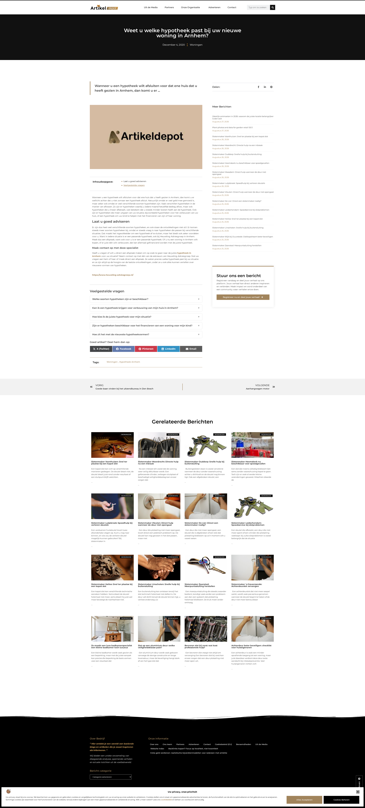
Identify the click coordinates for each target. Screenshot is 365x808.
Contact (232, 7)
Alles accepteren (304, 800)
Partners (169, 7)
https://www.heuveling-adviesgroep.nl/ (112, 275)
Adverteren (214, 7)
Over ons (154, 744)
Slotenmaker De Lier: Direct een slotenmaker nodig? (236, 201)
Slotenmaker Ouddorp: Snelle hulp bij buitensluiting (237, 154)
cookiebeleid (166, 800)
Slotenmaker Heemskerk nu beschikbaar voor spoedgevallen (240, 163)
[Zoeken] (272, 7)
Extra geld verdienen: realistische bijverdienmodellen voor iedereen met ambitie (188, 753)
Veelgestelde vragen (134, 185)
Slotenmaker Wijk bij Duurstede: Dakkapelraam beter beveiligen (242, 236)
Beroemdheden (243, 744)
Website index (157, 748)
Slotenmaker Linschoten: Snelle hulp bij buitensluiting (237, 227)
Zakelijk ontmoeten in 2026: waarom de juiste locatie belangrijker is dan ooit (242, 117)
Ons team (167, 744)
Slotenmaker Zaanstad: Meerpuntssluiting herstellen (236, 245)
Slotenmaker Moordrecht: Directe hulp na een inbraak (237, 145)
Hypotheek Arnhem (129, 362)
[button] (357, 791)
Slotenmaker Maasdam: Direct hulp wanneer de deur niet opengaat (239, 173)
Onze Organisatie (190, 7)
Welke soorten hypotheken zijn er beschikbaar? (146, 299)
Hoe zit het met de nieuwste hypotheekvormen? (146, 334)
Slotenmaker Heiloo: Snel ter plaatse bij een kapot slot (237, 219)
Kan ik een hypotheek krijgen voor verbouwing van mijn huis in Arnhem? (146, 308)
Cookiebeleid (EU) (223, 744)
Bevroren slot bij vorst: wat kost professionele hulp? (201, 646)
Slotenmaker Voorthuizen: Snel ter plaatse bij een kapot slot (240, 136)
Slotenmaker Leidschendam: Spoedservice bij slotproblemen (240, 210)
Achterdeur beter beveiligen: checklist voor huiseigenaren (251, 646)
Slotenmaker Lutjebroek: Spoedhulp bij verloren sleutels (238, 183)
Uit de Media (151, 7)
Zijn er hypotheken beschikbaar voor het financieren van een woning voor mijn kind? (146, 325)
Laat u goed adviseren (134, 181)
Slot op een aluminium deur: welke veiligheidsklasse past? (156, 646)
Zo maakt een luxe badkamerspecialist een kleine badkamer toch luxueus (111, 646)
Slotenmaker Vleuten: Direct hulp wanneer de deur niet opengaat (243, 192)
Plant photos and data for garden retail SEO (232, 127)
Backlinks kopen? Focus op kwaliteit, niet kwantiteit (193, 748)
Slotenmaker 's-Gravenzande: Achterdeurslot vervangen (246, 585)
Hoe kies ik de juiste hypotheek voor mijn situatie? (146, 316)
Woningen (196, 44)
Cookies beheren (341, 800)
